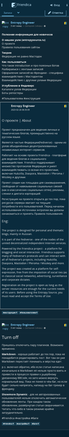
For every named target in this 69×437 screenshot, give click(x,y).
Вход (56, 5)
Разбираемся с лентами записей (22, 69)
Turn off (10, 337)
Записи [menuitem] (8, 12)
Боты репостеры (12, 93)
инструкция (32, 98)
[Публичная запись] (45, 26)
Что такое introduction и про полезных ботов (30, 65)
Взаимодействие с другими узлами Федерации (31, 80)
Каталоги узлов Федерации (19, 89)
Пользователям (13, 98)
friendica (9, 418)
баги (35, 418)
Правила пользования (48, 213)
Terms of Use (42, 296)
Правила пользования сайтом (21, 47)
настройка (23, 418)
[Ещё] (18, 12)
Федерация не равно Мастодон (22, 56)
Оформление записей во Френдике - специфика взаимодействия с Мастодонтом (32, 74)
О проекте (8, 43)
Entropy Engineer (23, 106)
